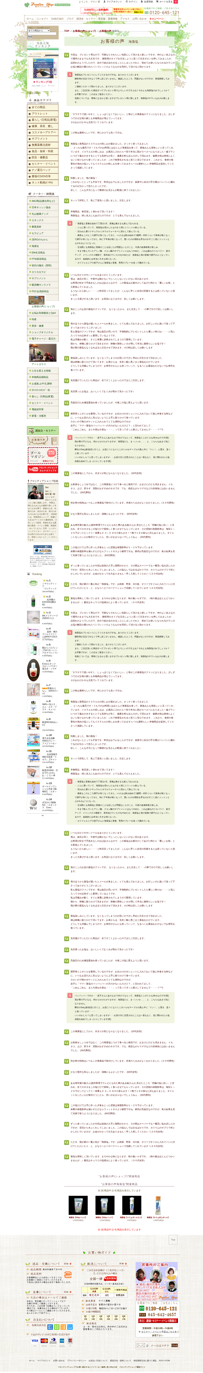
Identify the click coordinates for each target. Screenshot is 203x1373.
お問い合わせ (139, 18)
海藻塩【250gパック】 (105, 1217)
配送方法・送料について (120, 1361)
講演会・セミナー (85, 18)
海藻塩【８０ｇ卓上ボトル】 (158, 1217)
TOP (66, 31)
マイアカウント (114, 1)
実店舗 (101, 18)
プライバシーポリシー (76, 1361)
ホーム (30, 18)
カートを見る (167, 1)
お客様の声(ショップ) (84, 31)
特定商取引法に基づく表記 (145, 1361)
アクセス (125, 18)
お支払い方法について (98, 1361)
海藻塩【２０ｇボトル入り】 (131, 1217)
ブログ (70, 18)
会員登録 (148, 1)
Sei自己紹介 (57, 18)
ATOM (167, 1361)
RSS (161, 1361)
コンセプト (42, 18)
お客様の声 (109, 31)
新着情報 (113, 18)
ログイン (133, 1)
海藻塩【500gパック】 (78, 1217)
